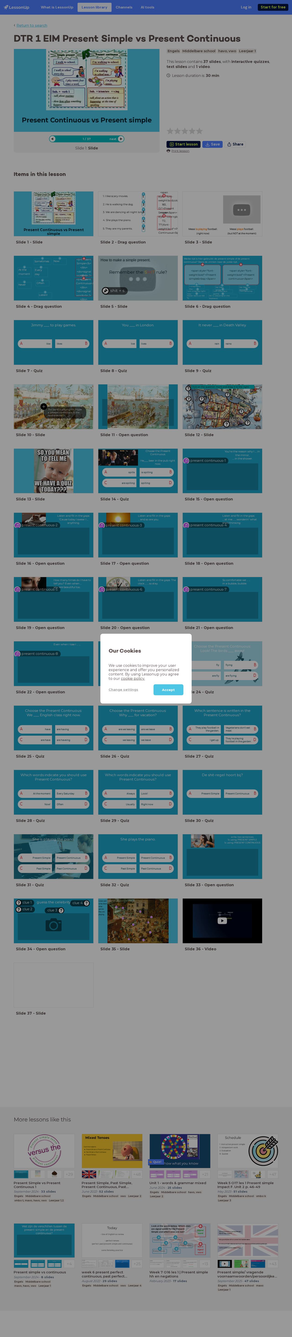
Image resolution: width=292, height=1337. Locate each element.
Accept (168, 690)
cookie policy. (133, 678)
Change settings (123, 689)
